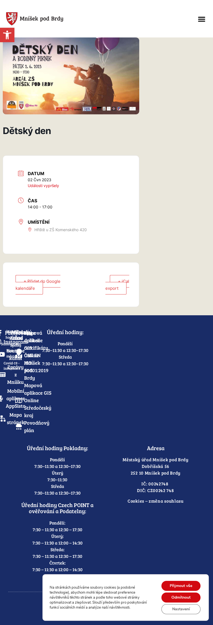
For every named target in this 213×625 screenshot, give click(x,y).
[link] (7, 35)
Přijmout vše (181, 585)
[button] (201, 19)
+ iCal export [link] (117, 285)
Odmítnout (181, 597)
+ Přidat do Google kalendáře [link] (38, 285)
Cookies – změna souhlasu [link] (156, 501)
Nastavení (181, 609)
